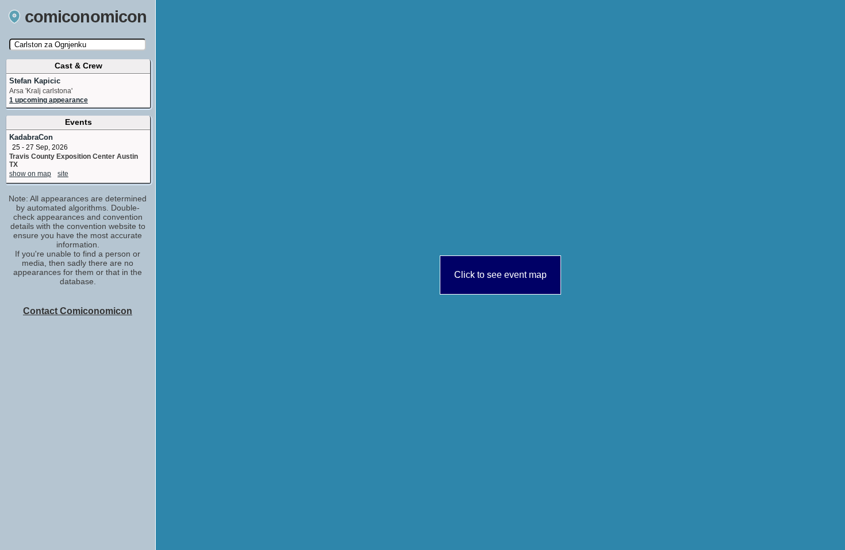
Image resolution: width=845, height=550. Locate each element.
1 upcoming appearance (48, 100)
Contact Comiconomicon (77, 311)
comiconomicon (86, 16)
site (62, 174)
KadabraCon (31, 137)
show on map (30, 174)
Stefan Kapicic (34, 81)
